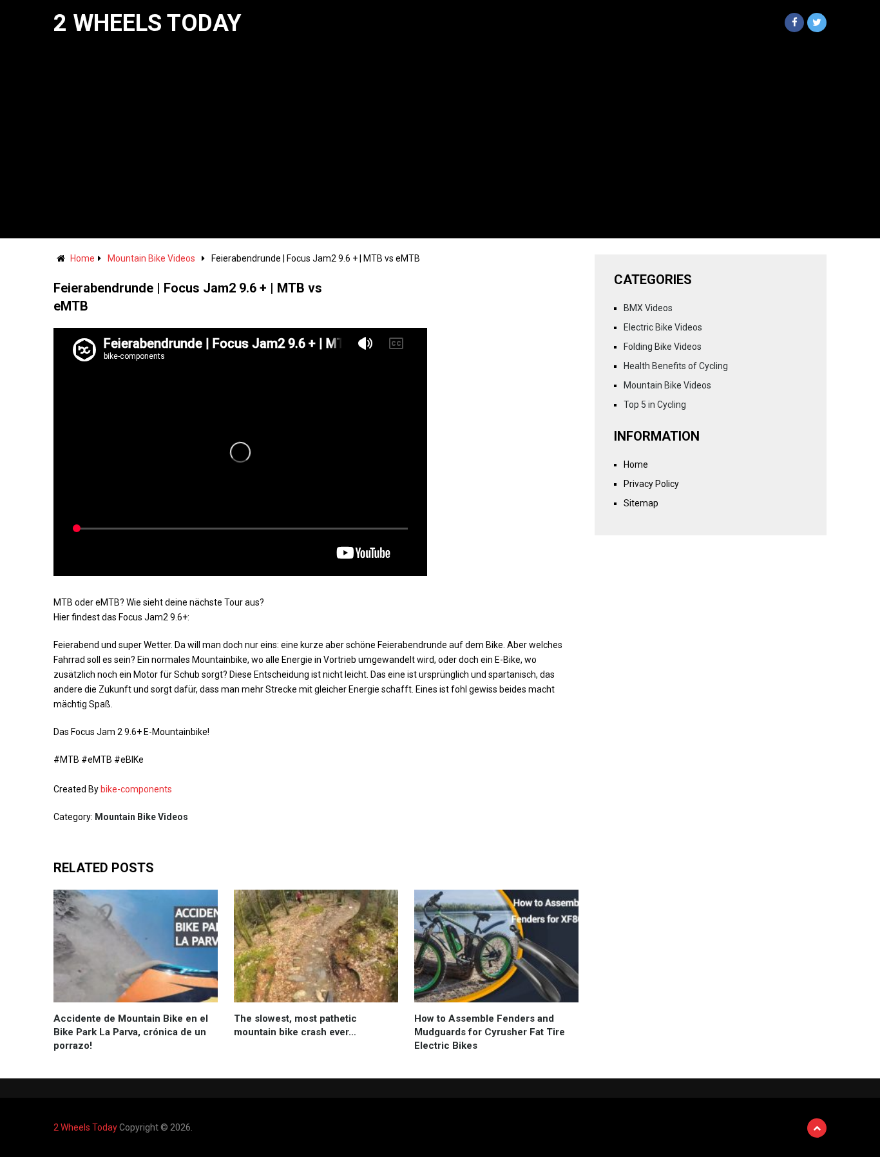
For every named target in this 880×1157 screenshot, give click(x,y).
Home (82, 258)
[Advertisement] (440, 142)
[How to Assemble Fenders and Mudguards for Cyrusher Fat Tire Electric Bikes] (496, 946)
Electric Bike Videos (663, 327)
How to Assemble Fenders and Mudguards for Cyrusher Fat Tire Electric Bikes (489, 1032)
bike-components (136, 789)
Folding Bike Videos (663, 346)
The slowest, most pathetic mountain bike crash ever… (295, 1025)
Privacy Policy (651, 484)
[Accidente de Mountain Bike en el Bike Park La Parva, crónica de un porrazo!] (135, 946)
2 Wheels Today (147, 23)
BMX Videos (648, 308)
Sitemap (641, 503)
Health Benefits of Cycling (676, 366)
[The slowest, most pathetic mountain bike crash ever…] (316, 946)
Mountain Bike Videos (151, 258)
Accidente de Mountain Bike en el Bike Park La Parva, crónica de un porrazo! (130, 1032)
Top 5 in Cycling (655, 404)
